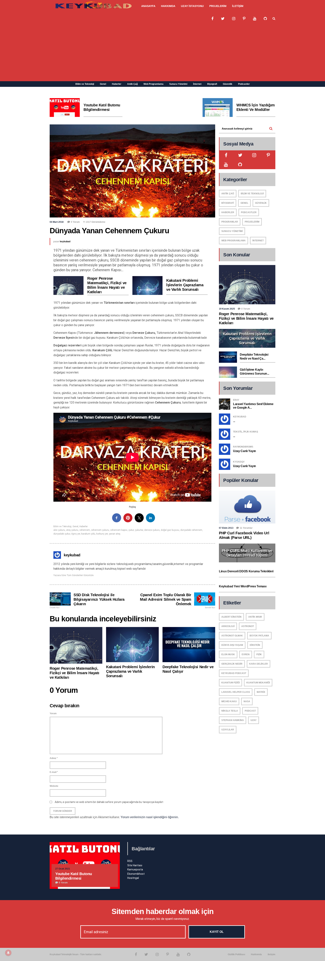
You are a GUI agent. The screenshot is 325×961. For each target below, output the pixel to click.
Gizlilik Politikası (236, 954)
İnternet (197, 84)
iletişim (271, 954)
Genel (103, 84)
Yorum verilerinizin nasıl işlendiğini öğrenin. (150, 817)
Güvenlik (227, 84)
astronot (247, 626)
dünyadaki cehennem (191, 530)
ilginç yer (75, 533)
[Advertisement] (162, 53)
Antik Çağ (132, 84)
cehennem (84, 530)
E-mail (54, 772)
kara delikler (258, 664)
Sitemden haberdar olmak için (163, 911)
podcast (250, 711)
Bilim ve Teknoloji (84, 84)
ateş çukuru (72, 530)
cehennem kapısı (118, 530)
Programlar (229, 221)
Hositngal (133, 877)
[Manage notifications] (8, 953)
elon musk (228, 654)
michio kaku (229, 701)
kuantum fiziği (230, 682)
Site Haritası (134, 865)
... (234, 421)
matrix (261, 692)
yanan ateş (114, 533)
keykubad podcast (233, 673)
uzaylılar (227, 729)
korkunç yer (102, 533)
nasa (247, 701)
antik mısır (255, 617)
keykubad (65, 241)
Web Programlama (153, 84)
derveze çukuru (152, 530)
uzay (254, 720)
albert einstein (231, 617)
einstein (255, 645)
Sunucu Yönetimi (178, 84)
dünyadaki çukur (61, 533)
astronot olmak (232, 635)
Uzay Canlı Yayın (244, 451)
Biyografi (212, 84)
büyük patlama (259, 635)
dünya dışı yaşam (232, 645)
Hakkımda (256, 954)
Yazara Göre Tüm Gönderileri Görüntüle (73, 575)
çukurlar (139, 530)
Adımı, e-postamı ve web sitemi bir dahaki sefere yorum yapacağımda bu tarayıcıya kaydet (109, 801)
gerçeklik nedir (231, 664)
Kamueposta (135, 869)
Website (54, 786)
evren (246, 654)
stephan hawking (232, 720)
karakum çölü (88, 533)
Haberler (116, 84)
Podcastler (244, 84)
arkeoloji (228, 626)
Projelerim (252, 221)
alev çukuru (59, 530)
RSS (129, 861)
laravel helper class (235, 692)
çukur (131, 530)
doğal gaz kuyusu (170, 530)
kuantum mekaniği (258, 682)
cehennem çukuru (100, 530)
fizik (259, 654)
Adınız (54, 758)
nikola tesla (229, 711)
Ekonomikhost (136, 873)
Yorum (53, 713)
